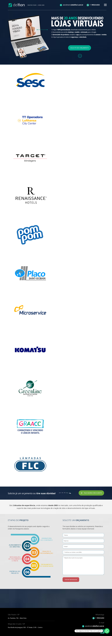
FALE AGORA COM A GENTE (93, 493)
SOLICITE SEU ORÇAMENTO (79, 48)
